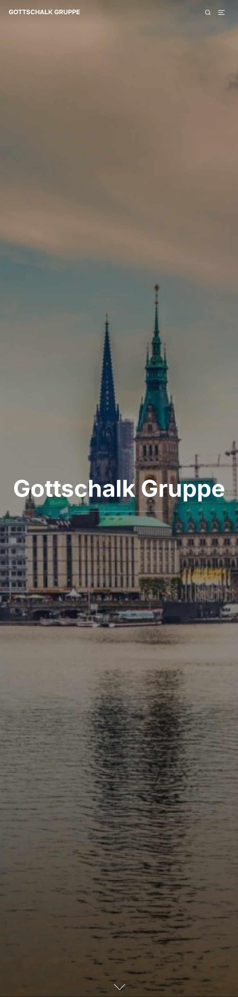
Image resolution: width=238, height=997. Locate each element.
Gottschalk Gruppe (44, 12)
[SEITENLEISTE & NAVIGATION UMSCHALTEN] (223, 12)
